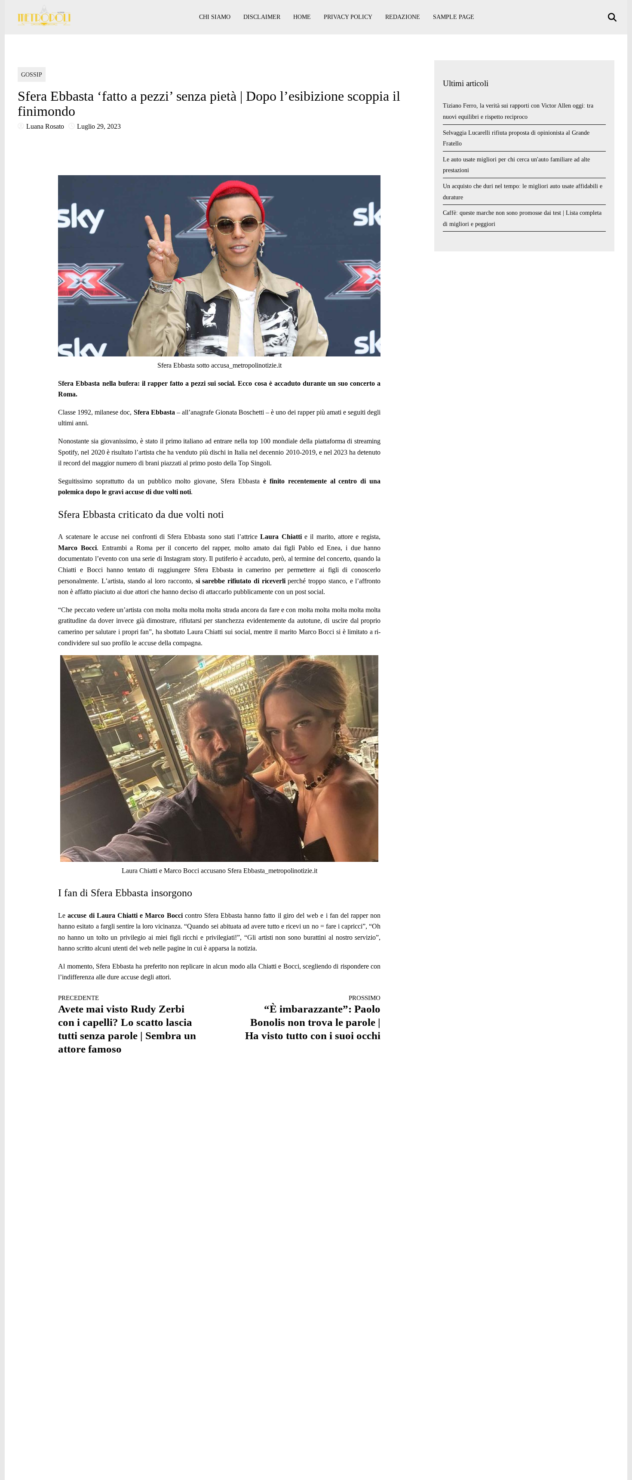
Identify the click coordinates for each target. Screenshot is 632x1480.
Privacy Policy (348, 17)
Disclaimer (261, 17)
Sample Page (453, 17)
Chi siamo (214, 17)
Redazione (402, 17)
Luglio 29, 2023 (99, 126)
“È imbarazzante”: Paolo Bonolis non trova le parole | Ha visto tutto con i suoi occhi (312, 1017)
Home (302, 17)
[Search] (613, 17)
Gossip (31, 74)
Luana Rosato (45, 126)
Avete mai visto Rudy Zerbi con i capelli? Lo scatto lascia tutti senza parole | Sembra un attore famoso (127, 1024)
